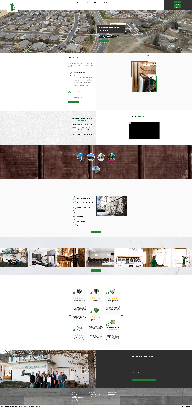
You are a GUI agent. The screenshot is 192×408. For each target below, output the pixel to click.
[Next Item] (190, 258)
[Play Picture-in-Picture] (156, 137)
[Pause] (130, 137)
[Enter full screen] (157, 137)
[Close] (190, 406)
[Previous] (61, 35)
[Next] (132, 35)
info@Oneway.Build (93, 396)
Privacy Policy (39, 406)
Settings (183, 406)
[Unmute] (131, 137)
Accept (188, 406)
